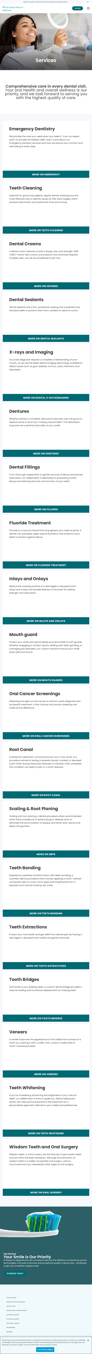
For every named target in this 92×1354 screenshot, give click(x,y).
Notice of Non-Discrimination (16, 1310)
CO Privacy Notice (12, 1319)
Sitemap (9, 1332)
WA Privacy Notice (12, 1323)
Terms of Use (10, 1306)
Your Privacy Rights (45, 1349)
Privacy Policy (11, 1298)
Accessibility (10, 1327)
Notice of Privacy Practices (15, 1302)
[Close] (88, 1340)
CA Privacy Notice (12, 1315)
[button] (88, 8)
